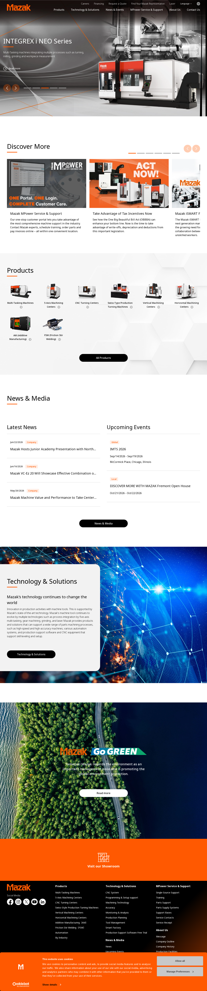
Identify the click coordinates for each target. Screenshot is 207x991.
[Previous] (7, 88)
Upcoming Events (115, 951)
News (109, 946)
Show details (49, 984)
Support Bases (164, 912)
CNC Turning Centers (66, 902)
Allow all (180, 960)
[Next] (16, 88)
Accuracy (110, 907)
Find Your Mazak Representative (148, 3)
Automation (61, 932)
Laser (172, 3)
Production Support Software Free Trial (126, 932)
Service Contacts (165, 917)
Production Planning (116, 917)
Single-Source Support (167, 892)
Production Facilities (166, 951)
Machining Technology (117, 902)
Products (59, 9)
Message (161, 936)
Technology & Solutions (85, 9)
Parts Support (163, 902)
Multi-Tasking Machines (67, 892)
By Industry (61, 937)
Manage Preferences (178, 971)
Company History (165, 946)
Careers (85, 3)
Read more (103, 793)
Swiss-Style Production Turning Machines (76, 907)
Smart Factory (113, 927)
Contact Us (193, 9)
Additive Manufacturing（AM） (71, 922)
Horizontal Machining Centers (71, 917)
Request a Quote (117, 3)
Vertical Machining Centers (69, 912)
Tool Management (115, 922)
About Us (174, 9)
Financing (99, 3)
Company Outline (165, 941)
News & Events (115, 9)
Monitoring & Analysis (117, 912)
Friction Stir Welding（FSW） (70, 927)
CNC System (112, 892)
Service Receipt (164, 922)
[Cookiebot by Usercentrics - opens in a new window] (21, 984)
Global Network (198, 3)
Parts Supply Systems (167, 907)
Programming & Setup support (122, 897)
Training (160, 897)
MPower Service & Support (146, 9)
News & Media (115, 940)
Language (185, 3)
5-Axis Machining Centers (68, 897)
